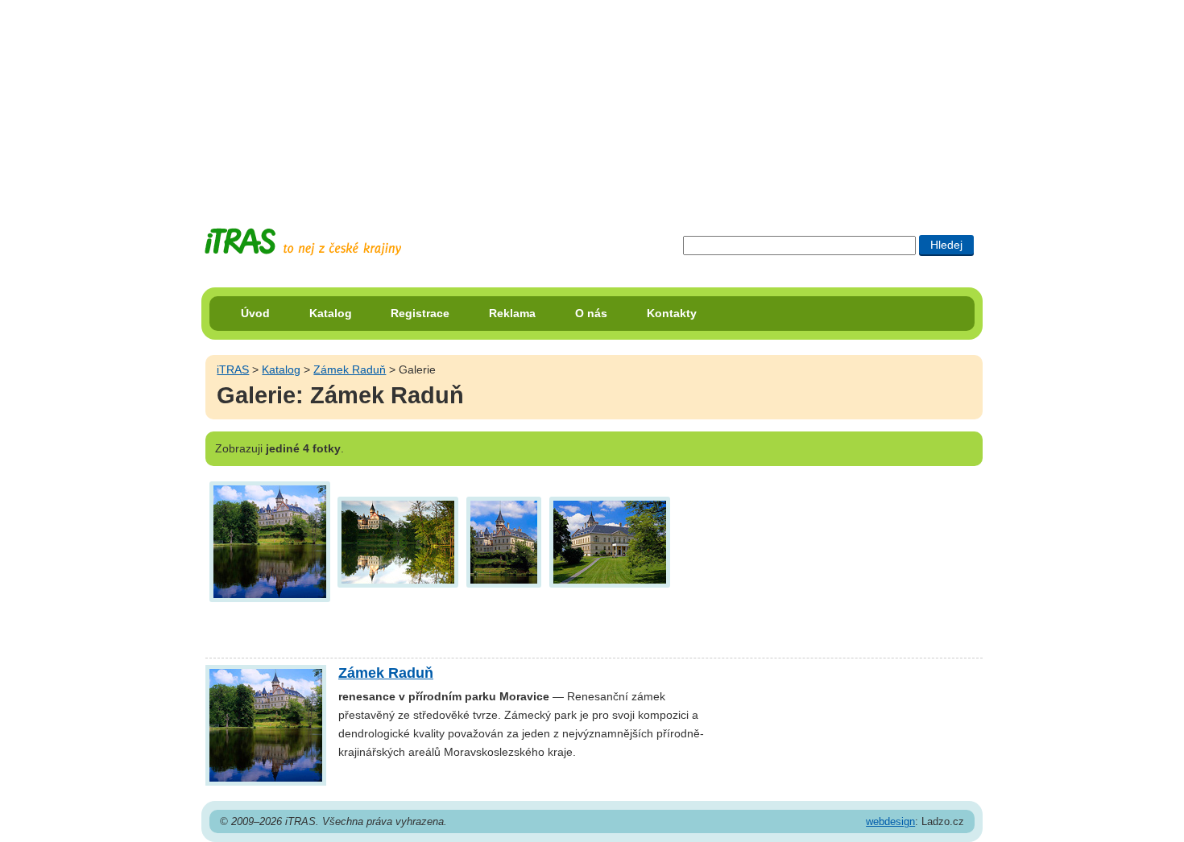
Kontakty (672, 313)
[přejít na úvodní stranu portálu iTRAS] (302, 242)
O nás (591, 313)
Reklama (512, 313)
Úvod (255, 313)
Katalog (330, 313)
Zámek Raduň (349, 369)
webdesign (890, 821)
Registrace (420, 313)
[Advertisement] (592, 100)
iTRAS (233, 369)
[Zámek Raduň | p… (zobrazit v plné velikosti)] (269, 540)
